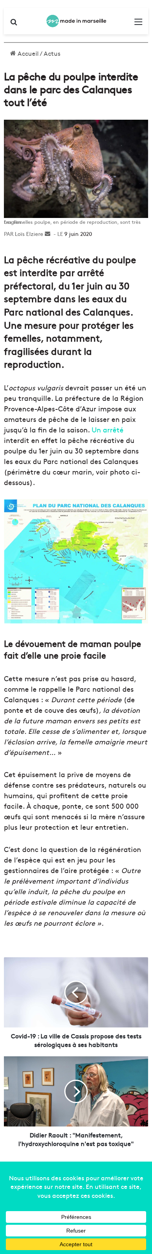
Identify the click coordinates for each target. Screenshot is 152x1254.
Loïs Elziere (29, 233)
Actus (52, 53)
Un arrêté (108, 429)
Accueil (27, 53)
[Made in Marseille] (76, 21)
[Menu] (138, 24)
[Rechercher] (14, 24)
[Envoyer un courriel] (47, 233)
